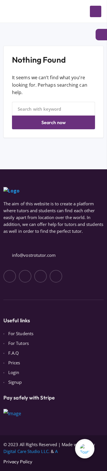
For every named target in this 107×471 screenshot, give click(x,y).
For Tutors (18, 343)
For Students (20, 333)
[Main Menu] (95, 11)
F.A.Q (13, 353)
